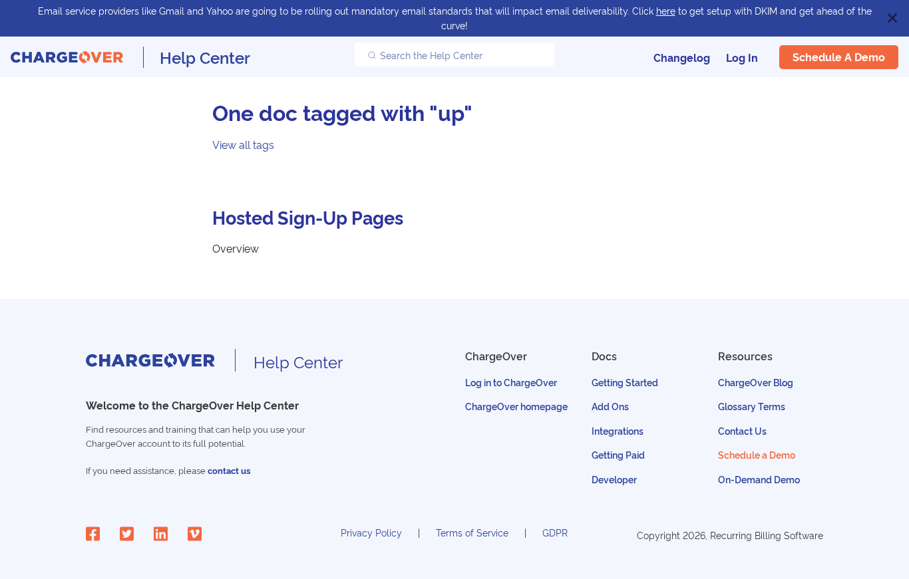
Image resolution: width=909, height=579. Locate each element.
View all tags (243, 144)
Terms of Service (472, 532)
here (665, 10)
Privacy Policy (371, 532)
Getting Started (625, 382)
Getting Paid (618, 454)
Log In (742, 57)
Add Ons (610, 406)
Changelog (681, 57)
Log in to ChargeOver (511, 382)
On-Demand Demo (759, 479)
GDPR (555, 532)
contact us (229, 470)
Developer (614, 479)
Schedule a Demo (839, 56)
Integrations (617, 430)
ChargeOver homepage (516, 406)
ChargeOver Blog (755, 382)
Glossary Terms (751, 406)
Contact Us (742, 430)
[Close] (892, 18)
